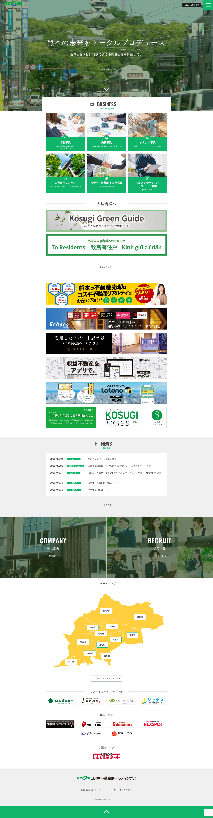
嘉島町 (90, 653)
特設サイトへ (160, 556)
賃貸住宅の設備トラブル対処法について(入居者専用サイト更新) (120, 466)
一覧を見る (106, 505)
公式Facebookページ (90, 790)
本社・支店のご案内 (122, 790)
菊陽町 (101, 633)
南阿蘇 (132, 635)
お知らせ (73, 459)
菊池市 (106, 611)
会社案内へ (53, 556)
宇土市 (71, 662)
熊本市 (83, 642)
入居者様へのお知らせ (76, 466)
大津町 (112, 626)
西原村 (116, 639)
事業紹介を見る (106, 267)
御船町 (107, 656)
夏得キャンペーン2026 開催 (102, 459)
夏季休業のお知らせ (98, 489)
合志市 (93, 627)
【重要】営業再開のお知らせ (102, 482)
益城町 (102, 644)
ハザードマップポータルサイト (106, 678)
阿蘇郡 (140, 617)
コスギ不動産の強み (106, 69)
